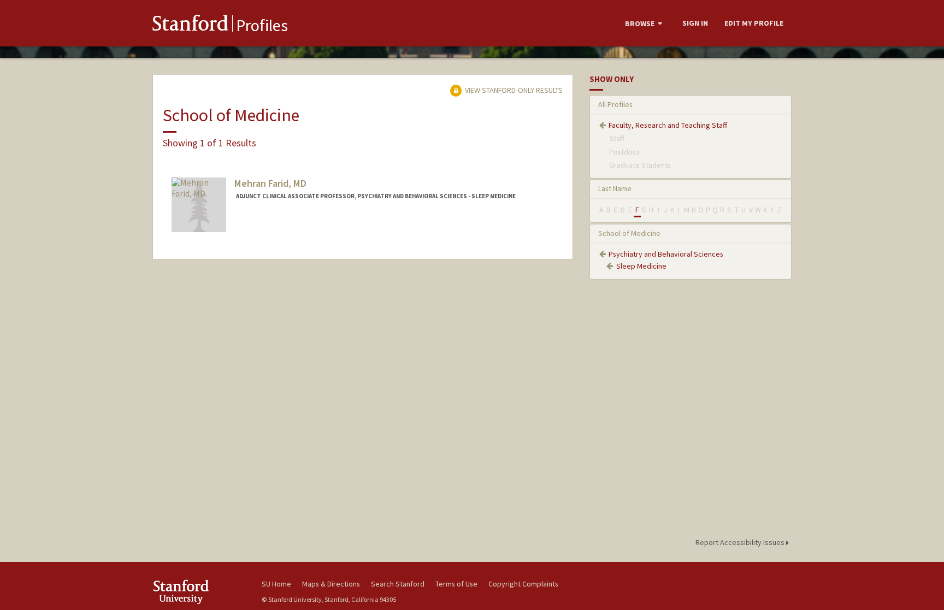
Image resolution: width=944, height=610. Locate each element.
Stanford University (198, 591)
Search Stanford (397, 584)
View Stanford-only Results (513, 90)
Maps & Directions (331, 584)
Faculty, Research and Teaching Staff (668, 125)
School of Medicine (629, 233)
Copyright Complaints (523, 584)
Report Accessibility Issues (740, 542)
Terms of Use (456, 584)
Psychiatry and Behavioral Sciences (666, 254)
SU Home (276, 584)
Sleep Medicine (641, 266)
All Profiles (615, 104)
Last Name (615, 188)
